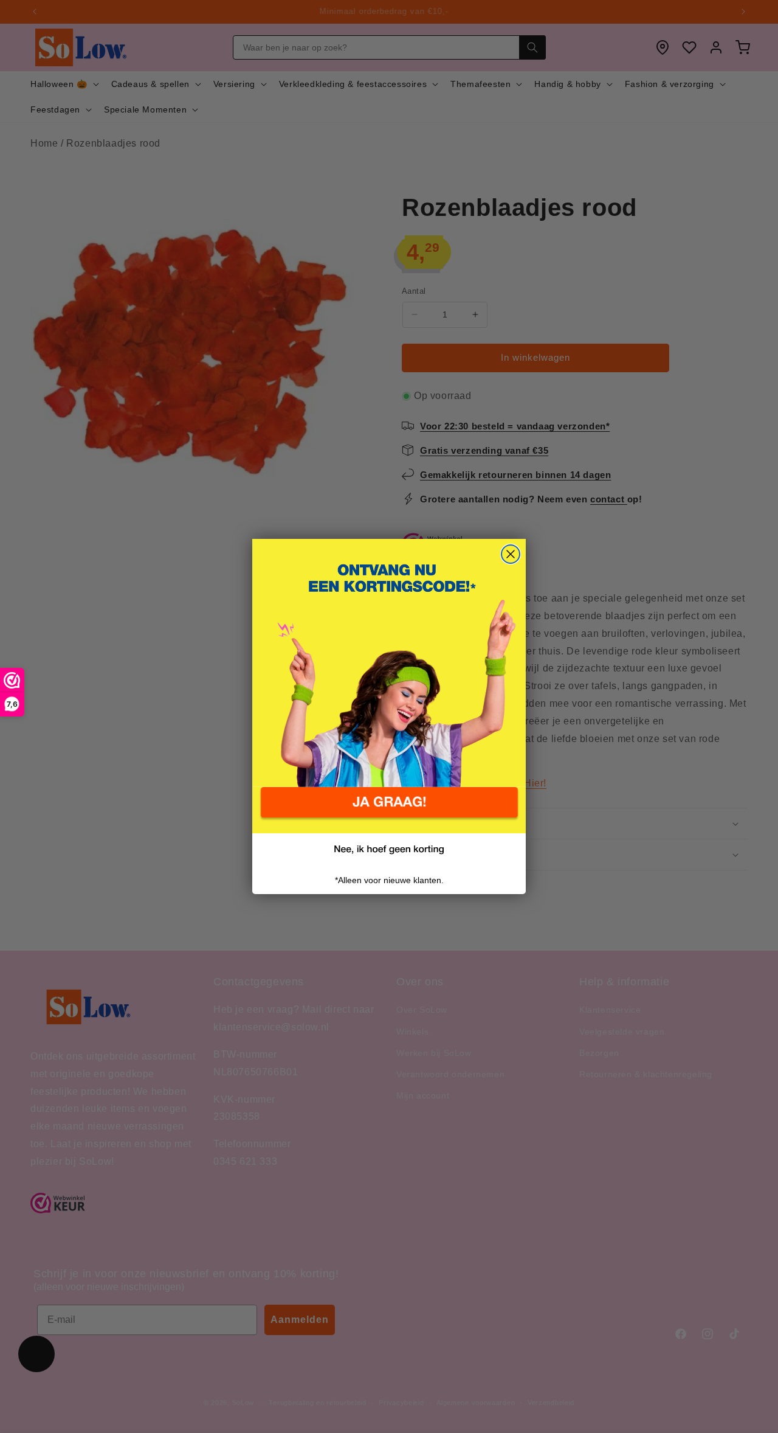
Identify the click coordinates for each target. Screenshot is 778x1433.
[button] (389, 810)
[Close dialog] (510, 554)
